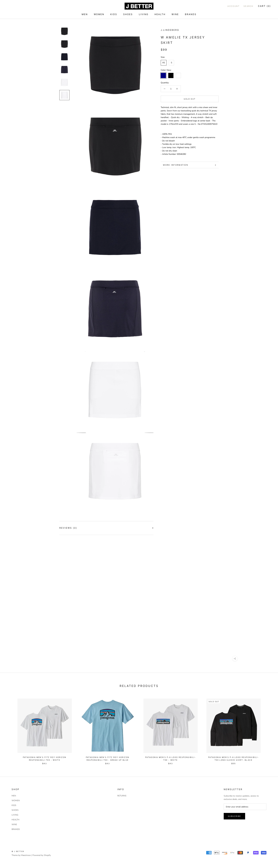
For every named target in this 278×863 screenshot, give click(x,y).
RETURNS (121, 795)
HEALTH (159, 14)
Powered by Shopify (41, 855)
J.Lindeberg (170, 30)
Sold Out (189, 99)
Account (233, 6)
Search (248, 6)
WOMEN (99, 14)
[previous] (9, 728)
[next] (269, 728)
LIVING (143, 14)
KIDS (113, 14)
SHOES (128, 14)
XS (163, 62)
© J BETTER (18, 851)
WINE (175, 14)
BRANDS (190, 14)
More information (175, 165)
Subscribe (234, 816)
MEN (85, 14)
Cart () (264, 6)
